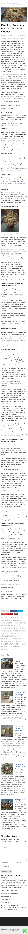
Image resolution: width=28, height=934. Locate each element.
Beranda (3, 3)
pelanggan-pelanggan (19, 183)
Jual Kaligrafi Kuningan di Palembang (19, 728)
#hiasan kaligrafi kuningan (10, 620)
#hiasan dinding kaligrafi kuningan (12, 619)
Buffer (15, 613)
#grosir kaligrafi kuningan (14, 617)
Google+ (5, 613)
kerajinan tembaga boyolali (13, 3)
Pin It (11, 613)
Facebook (13, 611)
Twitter (20, 611)
